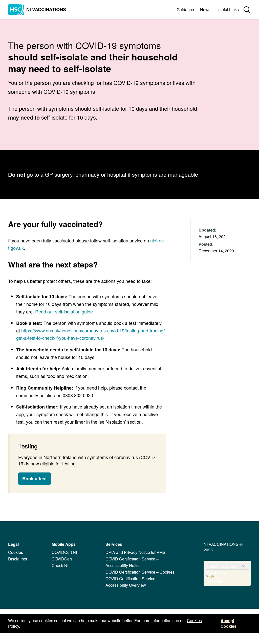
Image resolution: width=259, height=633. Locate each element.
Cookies (15, 552)
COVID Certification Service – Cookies (140, 572)
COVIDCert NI (64, 552)
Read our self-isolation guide (64, 311)
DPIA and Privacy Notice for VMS (135, 552)
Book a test (34, 478)
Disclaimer (17, 559)
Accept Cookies (228, 623)
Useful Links (228, 9)
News (205, 9)
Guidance (185, 9)
